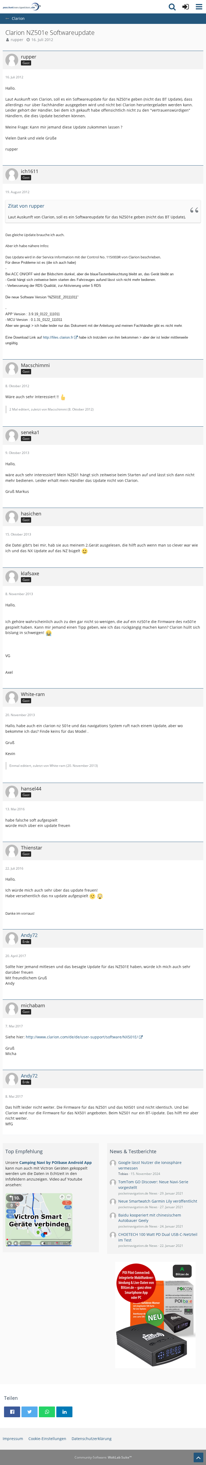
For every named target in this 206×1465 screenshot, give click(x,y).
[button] (199, 6)
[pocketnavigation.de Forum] (22, 6)
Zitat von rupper (26, 206)
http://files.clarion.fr (58, 337)
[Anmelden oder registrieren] (185, 6)
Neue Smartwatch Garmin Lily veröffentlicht (157, 1201)
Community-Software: (103, 1457)
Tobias (123, 1173)
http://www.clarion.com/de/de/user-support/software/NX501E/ (82, 1036)
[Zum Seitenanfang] (198, 1457)
